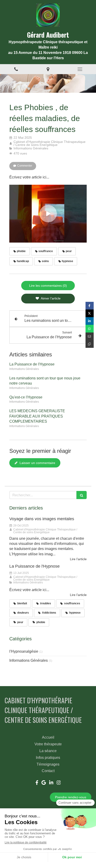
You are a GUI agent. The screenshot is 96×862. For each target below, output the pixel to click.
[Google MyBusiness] (43, 783)
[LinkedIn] (51, 783)
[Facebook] (36, 783)
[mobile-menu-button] (80, 69)
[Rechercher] (81, 495)
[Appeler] (16, 69)
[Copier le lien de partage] (90, 344)
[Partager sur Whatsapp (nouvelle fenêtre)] (90, 328)
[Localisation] (48, 69)
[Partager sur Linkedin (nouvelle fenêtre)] (90, 321)
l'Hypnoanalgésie (23, 651)
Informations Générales (28, 660)
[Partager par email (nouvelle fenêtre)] (90, 336)
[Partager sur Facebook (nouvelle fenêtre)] (90, 305)
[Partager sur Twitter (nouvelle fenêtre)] (90, 313)
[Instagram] (59, 783)
